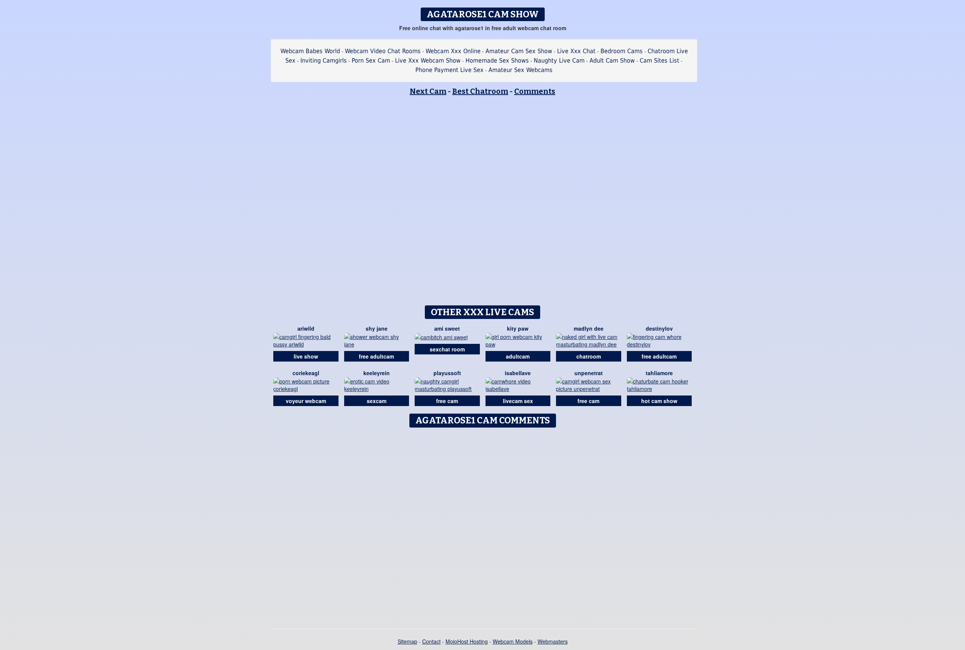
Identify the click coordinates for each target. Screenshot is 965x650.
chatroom (588, 356)
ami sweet (447, 328)
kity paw (517, 328)
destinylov (659, 328)
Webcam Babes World (310, 51)
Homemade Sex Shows (497, 60)
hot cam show (659, 401)
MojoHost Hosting (467, 641)
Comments (534, 91)
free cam (447, 401)
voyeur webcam (306, 401)
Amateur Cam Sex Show (519, 51)
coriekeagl (306, 373)
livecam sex (518, 401)
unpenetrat (588, 373)
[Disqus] (483, 525)
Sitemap (407, 641)
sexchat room (447, 349)
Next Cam (428, 91)
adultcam (518, 356)
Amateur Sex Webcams (521, 70)
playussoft (447, 373)
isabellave (518, 373)
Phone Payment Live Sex (449, 70)
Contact (431, 641)
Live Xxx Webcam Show (428, 60)
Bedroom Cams (621, 51)
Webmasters (553, 641)
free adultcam (376, 356)
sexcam (376, 401)
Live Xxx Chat (576, 51)
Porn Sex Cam (371, 60)
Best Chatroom (480, 91)
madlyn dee (589, 328)
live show (306, 356)
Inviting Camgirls (323, 60)
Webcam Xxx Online (453, 51)
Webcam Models (513, 641)
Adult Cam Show (612, 60)
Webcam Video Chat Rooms (383, 51)
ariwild (305, 328)
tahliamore (659, 373)
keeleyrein (376, 373)
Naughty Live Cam (559, 60)
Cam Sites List (659, 60)
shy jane (377, 328)
